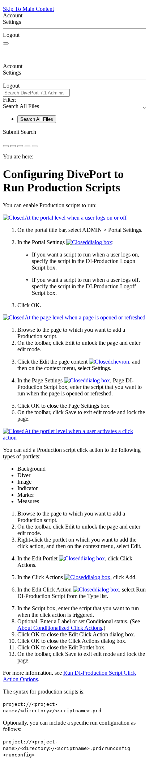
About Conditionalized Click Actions (59, 628)
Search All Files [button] (74, 106)
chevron (120, 362)
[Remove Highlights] (6, 146)
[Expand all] (13, 146)
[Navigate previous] (27, 146)
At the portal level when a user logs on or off (76, 218)
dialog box (100, 242)
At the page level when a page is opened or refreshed (85, 317)
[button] (74, 132)
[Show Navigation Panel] (6, 43)
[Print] (20, 146)
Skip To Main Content (28, 9)
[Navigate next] (35, 146)
